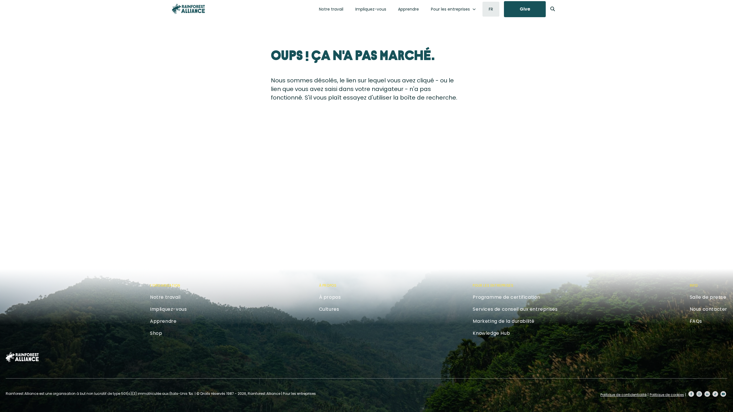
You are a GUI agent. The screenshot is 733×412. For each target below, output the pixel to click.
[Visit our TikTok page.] (715, 394)
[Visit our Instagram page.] (699, 394)
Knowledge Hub (491, 333)
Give (525, 9)
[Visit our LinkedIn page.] (707, 394)
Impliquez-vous (370, 9)
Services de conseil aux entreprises (515, 309)
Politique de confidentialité (623, 394)
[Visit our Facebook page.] (691, 394)
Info (694, 285)
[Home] (188, 8)
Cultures (329, 309)
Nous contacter (708, 309)
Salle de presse (708, 297)
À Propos (328, 285)
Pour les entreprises (450, 9)
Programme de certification (506, 297)
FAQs (696, 321)
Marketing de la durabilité (504, 321)
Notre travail (331, 9)
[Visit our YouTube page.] (723, 394)
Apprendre (408, 9)
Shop (156, 333)
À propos (330, 297)
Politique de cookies (667, 394)
